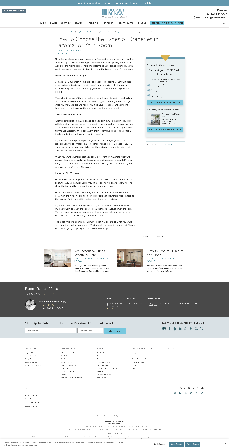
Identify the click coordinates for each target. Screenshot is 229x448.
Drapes (78, 23)
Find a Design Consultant (33, 356)
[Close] (225, 443)
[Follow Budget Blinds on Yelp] (174, 328)
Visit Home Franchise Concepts (71, 378)
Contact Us (31, 348)
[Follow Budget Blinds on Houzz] (180, 328)
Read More (111, 309)
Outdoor (108, 23)
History (99, 359)
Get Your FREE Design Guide (165, 129)
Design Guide (136, 353)
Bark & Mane (65, 356)
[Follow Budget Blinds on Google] (164, 328)
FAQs (134, 368)
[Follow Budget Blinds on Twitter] (201, 328)
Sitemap (28, 388)
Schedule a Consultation (167, 23)
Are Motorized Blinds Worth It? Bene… (89, 253)
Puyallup (222, 10)
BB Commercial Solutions (69, 353)
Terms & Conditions (31, 395)
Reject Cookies (176, 444)
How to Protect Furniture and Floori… (165, 253)
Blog (117, 32)
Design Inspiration (138, 362)
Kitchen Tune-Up (66, 362)
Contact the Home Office (33, 365)
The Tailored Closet (67, 371)
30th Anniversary (102, 365)
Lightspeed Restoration (69, 365)
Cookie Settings (160, 444)
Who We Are (101, 353)
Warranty (100, 371)
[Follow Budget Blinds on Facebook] (169, 328)
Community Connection (107, 32)
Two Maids (64, 374)
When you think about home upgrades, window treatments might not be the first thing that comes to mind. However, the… (92, 268)
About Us (141, 23)
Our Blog (172, 348)
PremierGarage (66, 368)
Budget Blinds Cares (103, 362)
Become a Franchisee (104, 374)
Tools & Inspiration (142, 348)
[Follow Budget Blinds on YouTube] (196, 328)
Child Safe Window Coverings (107, 368)
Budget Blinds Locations (33, 359)
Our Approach (101, 356)
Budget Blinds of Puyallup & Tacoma (87, 32)
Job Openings (101, 378)
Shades (53, 23)
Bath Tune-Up (65, 359)
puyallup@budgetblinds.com (53, 305)
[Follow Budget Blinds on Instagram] (185, 328)
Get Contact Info (219, 18)
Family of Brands (69, 348)
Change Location (47, 294)
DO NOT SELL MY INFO (32, 403)
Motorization (93, 23)
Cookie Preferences (31, 406)
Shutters (66, 23)
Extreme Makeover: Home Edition (143, 356)
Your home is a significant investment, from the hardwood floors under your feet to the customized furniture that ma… (165, 268)
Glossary (135, 365)
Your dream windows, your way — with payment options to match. (114, 3)
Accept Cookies (193, 444)
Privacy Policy (29, 392)
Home (73, 32)
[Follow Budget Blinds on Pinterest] (190, 328)
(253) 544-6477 (218, 14)
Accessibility (29, 399)
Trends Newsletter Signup (141, 359)
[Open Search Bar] (223, 23)
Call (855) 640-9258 (31, 362)
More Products (125, 23)
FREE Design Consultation (165, 102)
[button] (200, 17)
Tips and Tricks (167, 145)
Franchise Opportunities (14, 11)
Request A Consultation (33, 353)
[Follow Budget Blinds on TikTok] (202, 393)
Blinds (43, 23)
